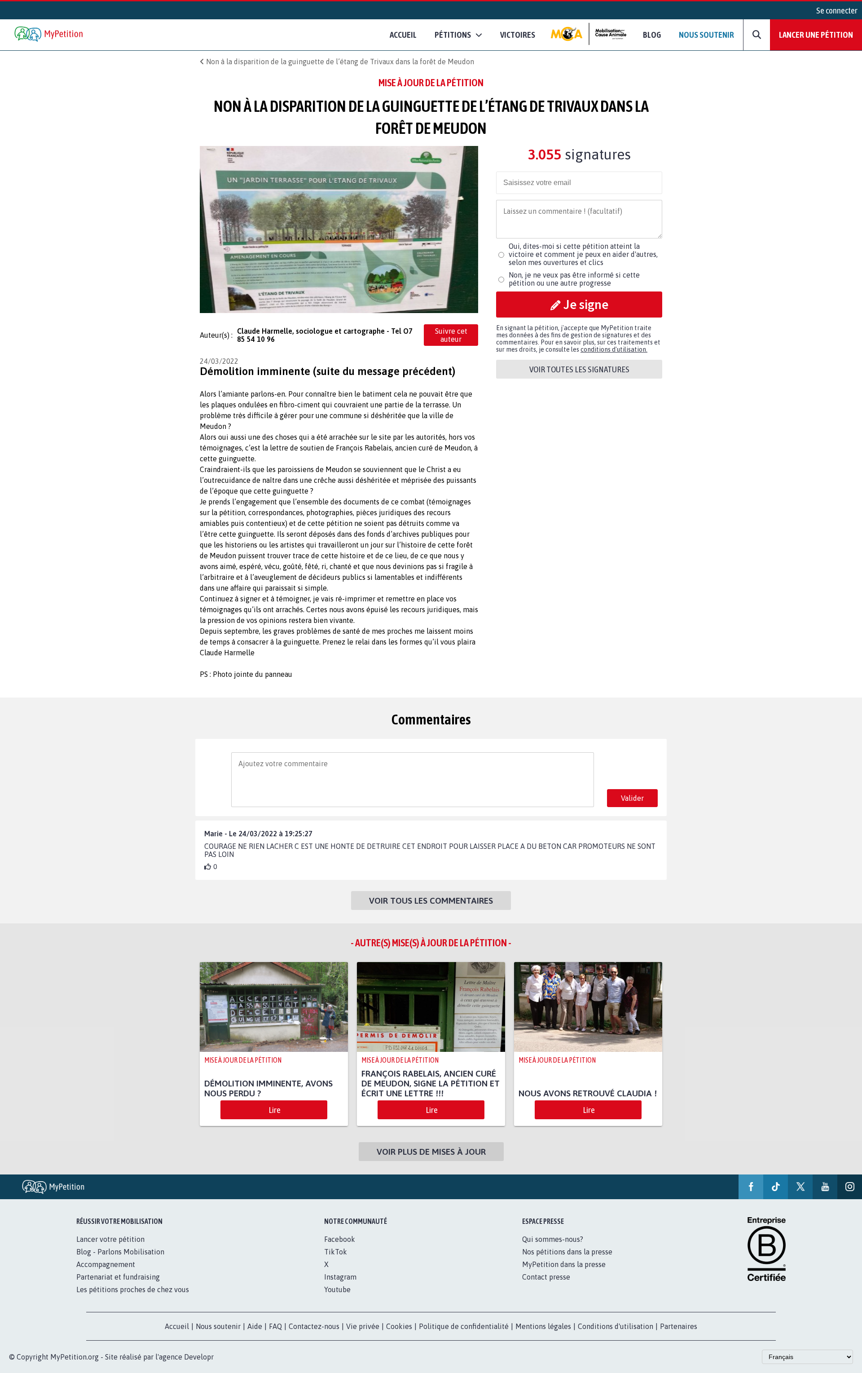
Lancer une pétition (816, 35)
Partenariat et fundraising (118, 1277)
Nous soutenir (706, 35)
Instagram (340, 1277)
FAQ (275, 1326)
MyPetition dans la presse (564, 1264)
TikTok (335, 1252)
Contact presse (546, 1277)
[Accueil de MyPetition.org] (49, 34)
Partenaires (678, 1326)
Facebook (339, 1239)
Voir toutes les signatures (579, 369)
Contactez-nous (314, 1326)
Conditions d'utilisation (615, 1326)
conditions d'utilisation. (614, 349)
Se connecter (837, 10)
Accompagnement (105, 1264)
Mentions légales (543, 1326)
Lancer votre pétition (110, 1239)
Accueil (403, 35)
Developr (199, 1357)
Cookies (399, 1326)
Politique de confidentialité (464, 1326)
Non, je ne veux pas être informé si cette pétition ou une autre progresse (574, 279)
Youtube (337, 1289)
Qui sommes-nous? (552, 1239)
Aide (254, 1326)
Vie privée (362, 1326)
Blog (652, 35)
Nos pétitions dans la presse (567, 1252)
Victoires (517, 35)
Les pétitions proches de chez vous (132, 1289)
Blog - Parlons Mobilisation (120, 1252)
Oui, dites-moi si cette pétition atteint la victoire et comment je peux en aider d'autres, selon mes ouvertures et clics (583, 254)
